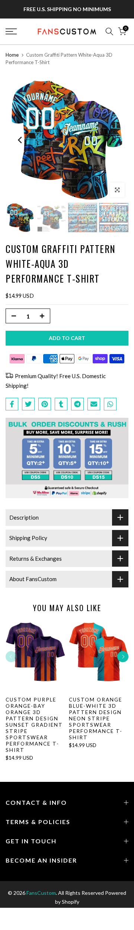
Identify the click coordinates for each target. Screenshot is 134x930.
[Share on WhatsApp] (110, 404)
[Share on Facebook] (12, 404)
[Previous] (20, 140)
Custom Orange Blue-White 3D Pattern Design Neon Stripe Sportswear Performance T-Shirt (95, 718)
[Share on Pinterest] (44, 404)
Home (12, 55)
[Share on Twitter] (28, 404)
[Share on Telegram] (77, 404)
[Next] (113, 140)
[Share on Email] (93, 404)
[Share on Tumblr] (61, 404)
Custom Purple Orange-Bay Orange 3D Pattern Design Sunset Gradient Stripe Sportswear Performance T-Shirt (34, 724)
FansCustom (41, 893)
